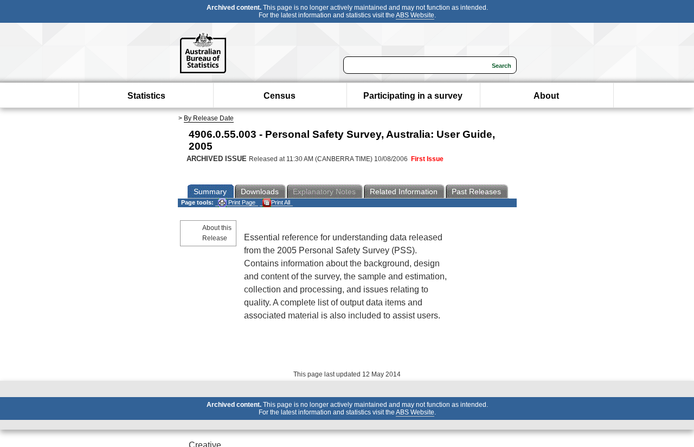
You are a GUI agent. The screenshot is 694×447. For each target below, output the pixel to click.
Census (279, 95)
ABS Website (415, 15)
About (546, 95)
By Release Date (209, 118)
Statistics (146, 95)
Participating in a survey (412, 95)
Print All (280, 202)
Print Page (241, 202)
